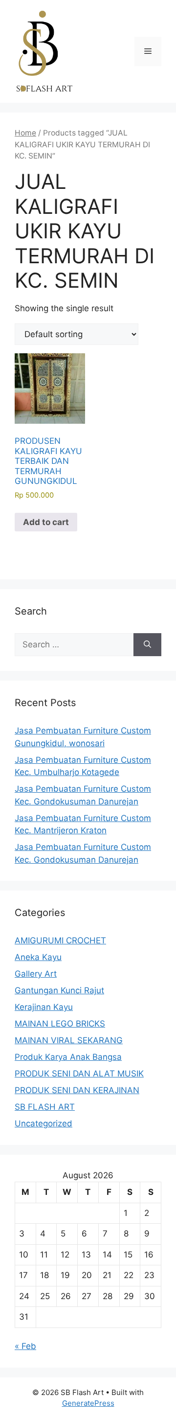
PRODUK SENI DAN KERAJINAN (77, 1090)
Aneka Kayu (38, 957)
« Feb (25, 1346)
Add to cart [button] (46, 522)
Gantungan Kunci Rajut (59, 990)
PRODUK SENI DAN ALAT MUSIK (79, 1073)
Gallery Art (36, 974)
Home (25, 132)
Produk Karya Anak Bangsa (68, 1057)
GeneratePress (88, 1403)
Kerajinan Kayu (44, 1007)
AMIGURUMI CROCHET (60, 940)
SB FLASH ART (45, 1107)
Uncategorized (43, 1123)
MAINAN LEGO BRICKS (60, 1024)
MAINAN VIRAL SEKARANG (69, 1040)
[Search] (147, 645)
